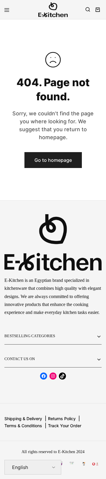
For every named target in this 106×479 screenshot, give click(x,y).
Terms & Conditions (23, 425)
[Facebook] (43, 376)
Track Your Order (64, 425)
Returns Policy (62, 418)
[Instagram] (53, 376)
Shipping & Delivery (23, 418)
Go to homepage (53, 160)
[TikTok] (62, 376)
